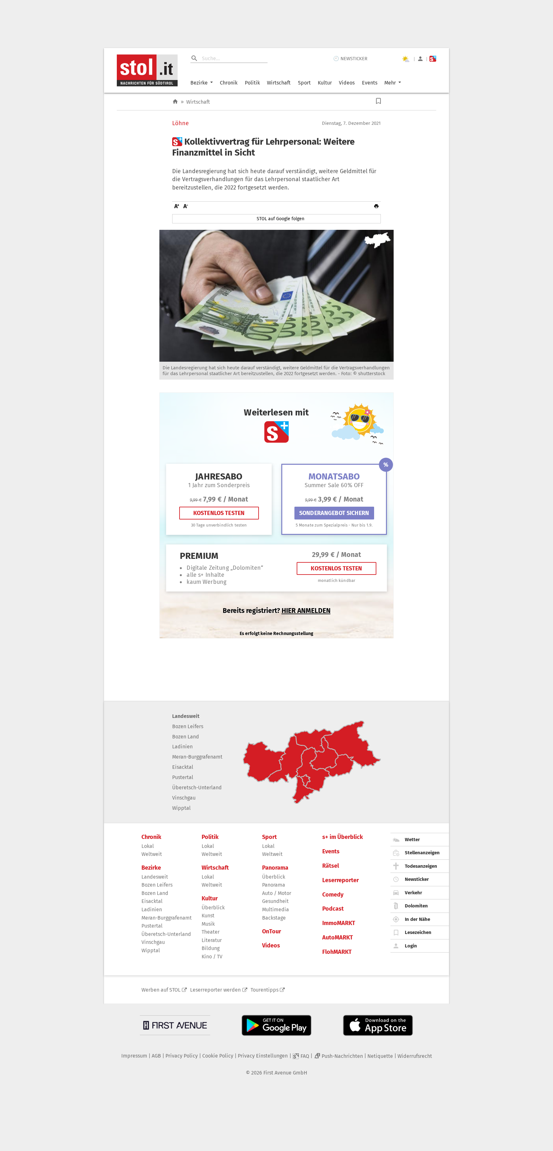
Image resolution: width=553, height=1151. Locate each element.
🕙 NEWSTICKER (350, 58)
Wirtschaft (279, 83)
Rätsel (330, 866)
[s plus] (432, 58)
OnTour (271, 931)
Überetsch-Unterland (197, 788)
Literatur (212, 940)
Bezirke (199, 83)
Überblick (213, 908)
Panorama (275, 868)
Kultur (325, 83)
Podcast (333, 909)
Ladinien (182, 747)
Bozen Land (185, 737)
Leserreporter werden (215, 990)
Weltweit (151, 854)
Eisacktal (182, 767)
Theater (211, 932)
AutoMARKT (337, 937)
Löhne (180, 123)
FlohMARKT (337, 952)
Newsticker (417, 879)
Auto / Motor (276, 893)
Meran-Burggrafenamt (197, 757)
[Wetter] (405, 59)
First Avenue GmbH (285, 1073)
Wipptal (181, 808)
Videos (347, 83)
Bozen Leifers (187, 726)
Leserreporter (340, 880)
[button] (378, 101)
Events (369, 83)
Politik (252, 83)
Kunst (208, 916)
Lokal (147, 846)
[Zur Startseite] (175, 101)
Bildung (211, 948)
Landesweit (185, 716)
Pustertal (182, 777)
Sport (304, 83)
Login (411, 946)
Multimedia (275, 909)
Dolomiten (416, 906)
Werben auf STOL (160, 990)
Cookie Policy (217, 1056)
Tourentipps (264, 990)
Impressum (134, 1056)
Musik (208, 924)
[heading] (276, 147)
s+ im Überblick (342, 837)
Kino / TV (212, 957)
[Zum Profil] (420, 58)
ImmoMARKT (338, 923)
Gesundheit (275, 901)
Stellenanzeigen (422, 853)
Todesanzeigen (421, 866)
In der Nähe (417, 919)
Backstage (274, 918)
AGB (156, 1056)
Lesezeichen (418, 932)
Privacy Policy (181, 1056)
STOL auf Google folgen (280, 218)
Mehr (390, 83)
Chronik (228, 83)
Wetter (412, 839)
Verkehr (413, 893)
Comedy (332, 894)
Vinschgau (184, 798)
